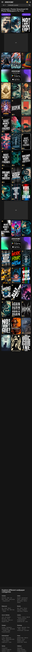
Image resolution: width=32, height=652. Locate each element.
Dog (3, 599)
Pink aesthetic (5, 628)
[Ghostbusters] (16, 60)
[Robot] (16, 228)
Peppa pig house (10, 639)
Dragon (19, 627)
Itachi (18, 599)
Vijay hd (4, 609)
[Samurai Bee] (6, 275)
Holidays (19, 646)
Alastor (19, 602)
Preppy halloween (21, 651)
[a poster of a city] (6, 91)
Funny (18, 635)
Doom (8, 651)
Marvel (28, 617)
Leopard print (6, 600)
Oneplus (26, 611)
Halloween (19, 648)
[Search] (29, 5)
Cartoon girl (20, 630)
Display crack (20, 640)
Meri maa (12, 609)
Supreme (24, 609)
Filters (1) (25, 14)
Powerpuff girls (21, 620)
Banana (19, 639)
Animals (4, 595)
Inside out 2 (5, 642)
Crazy (23, 639)
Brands (19, 606)
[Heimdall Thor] (16, 326)
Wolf (8, 597)
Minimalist (12, 628)
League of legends (6, 649)
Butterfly (4, 597)
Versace (19, 609)
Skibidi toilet (20, 637)
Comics (19, 615)
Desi (8, 609)
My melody (20, 600)
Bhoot (9, 608)
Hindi (5, 608)
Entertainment (5, 635)
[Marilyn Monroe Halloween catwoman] (16, 343)
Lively (3, 637)
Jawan (4, 611)
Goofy (25, 642)
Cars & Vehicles (6, 615)
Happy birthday (21, 649)
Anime (18, 595)
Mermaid (24, 627)
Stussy (25, 608)
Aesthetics (9, 627)
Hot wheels (7, 617)
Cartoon (19, 617)
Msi (18, 608)
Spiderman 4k (20, 621)
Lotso (10, 642)
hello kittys (20, 611)
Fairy (28, 627)
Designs (4, 625)
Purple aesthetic (6, 631)
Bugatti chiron (5, 621)
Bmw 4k (4, 618)
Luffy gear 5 (24, 599)
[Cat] (6, 343)
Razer (21, 608)
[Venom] (16, 25)
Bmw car (10, 620)
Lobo (26, 621)
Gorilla (6, 599)
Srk (2, 608)
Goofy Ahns (20, 642)
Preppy (4, 627)
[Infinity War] (6, 108)
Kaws (8, 630)
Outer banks (6, 640)
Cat (11, 597)
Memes (26, 637)
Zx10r (8, 618)
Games (3, 646)
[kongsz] (26, 292)
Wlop (19, 628)
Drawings (19, 625)
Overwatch (4, 648)
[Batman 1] (6, 60)
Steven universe (22, 618)
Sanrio (25, 600)
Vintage (5, 630)
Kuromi (19, 597)
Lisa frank (26, 630)
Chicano (24, 628)
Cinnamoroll (24, 597)
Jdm (3, 617)
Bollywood (4, 606)
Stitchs (24, 617)
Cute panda (12, 599)
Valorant (4, 651)
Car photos (4, 620)
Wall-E (3, 639)
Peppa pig (8, 637)
